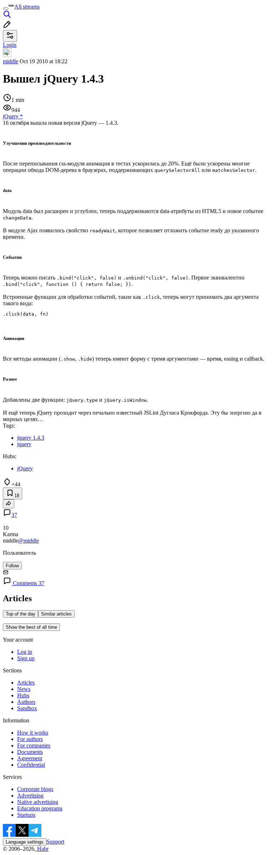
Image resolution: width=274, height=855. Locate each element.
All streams (27, 7)
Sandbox (27, 708)
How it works (32, 733)
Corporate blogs (35, 789)
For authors (30, 739)
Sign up (26, 658)
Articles (26, 682)
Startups (26, 815)
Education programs (39, 808)
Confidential (31, 765)
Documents (30, 752)
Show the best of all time (31, 627)
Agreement (29, 758)
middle (10, 61)
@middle (28, 541)
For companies (33, 745)
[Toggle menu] (6, 9)
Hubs (23, 695)
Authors (26, 702)
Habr (42, 849)
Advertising (30, 795)
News (23, 689)
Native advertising (37, 802)
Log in (24, 652)
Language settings (25, 842)
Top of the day (20, 614)
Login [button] (9, 45)
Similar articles (56, 614)
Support (55, 842)
